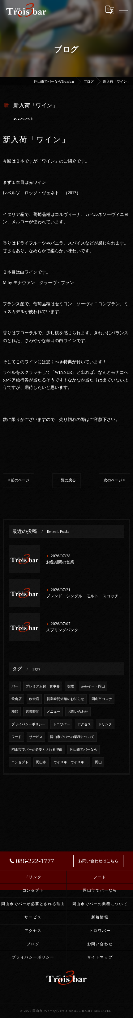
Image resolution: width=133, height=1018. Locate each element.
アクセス (84, 724)
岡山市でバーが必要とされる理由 (36, 749)
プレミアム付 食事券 (43, 686)
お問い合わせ (78, 711)
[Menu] (123, 10)
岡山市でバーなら (83, 749)
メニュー (53, 711)
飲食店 (16, 699)
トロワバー (61, 724)
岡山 (98, 762)
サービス (36, 737)
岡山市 (41, 762)
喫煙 (70, 686)
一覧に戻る (66, 480)
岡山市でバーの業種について (72, 737)
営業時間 (32, 711)
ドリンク (105, 724)
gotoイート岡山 (93, 686)
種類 (14, 711)
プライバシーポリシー (28, 724)
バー (14, 686)
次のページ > (114, 480)
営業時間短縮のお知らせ (65, 699)
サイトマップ (100, 957)
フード (16, 737)
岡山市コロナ (102, 699)
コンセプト (19, 762)
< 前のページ (18, 480)
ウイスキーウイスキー (71, 762)
